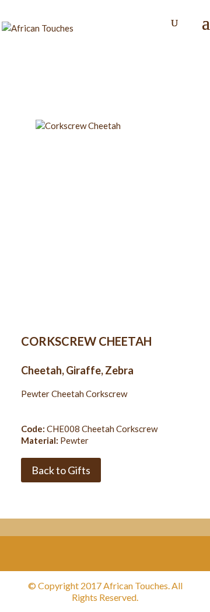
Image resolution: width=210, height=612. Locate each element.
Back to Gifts (61, 470)
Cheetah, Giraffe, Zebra (77, 370)
